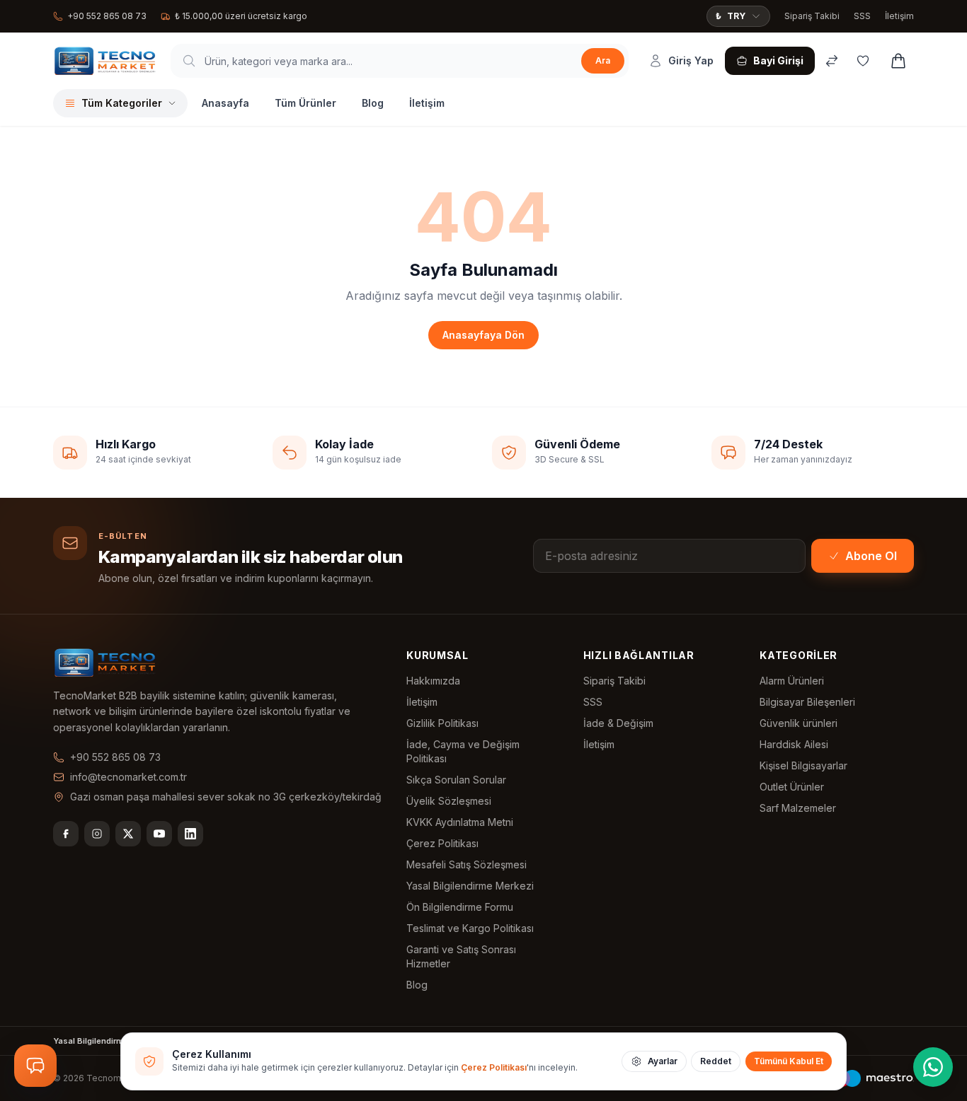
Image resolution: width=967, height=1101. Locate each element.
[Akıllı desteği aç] (35, 1065)
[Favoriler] (863, 61)
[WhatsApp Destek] (933, 1067)
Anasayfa (225, 103)
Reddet (715, 1061)
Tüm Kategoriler (121, 103)
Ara (602, 60)
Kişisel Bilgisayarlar (803, 765)
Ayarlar (662, 1061)
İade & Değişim (618, 723)
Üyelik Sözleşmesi (448, 801)
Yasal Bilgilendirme (91, 1041)
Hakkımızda (433, 681)
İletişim (899, 16)
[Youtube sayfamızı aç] (159, 833)
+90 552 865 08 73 (107, 16)
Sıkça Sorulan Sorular (456, 780)
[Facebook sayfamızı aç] (66, 833)
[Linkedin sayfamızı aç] (190, 833)
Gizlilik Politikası (442, 723)
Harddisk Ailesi (794, 744)
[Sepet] (898, 60)
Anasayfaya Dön (483, 335)
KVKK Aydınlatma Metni (459, 822)
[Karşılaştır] (832, 61)
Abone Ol (871, 556)
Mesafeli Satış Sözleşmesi (466, 864)
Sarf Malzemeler (798, 808)
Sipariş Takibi (812, 16)
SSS (862, 16)
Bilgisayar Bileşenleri (807, 702)
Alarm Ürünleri (792, 681)
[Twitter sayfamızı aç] (128, 833)
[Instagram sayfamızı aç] (97, 833)
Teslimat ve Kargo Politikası (470, 928)
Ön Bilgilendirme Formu (459, 907)
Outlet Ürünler (792, 787)
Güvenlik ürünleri (798, 723)
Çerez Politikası (442, 843)
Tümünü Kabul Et (788, 1061)
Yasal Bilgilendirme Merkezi (470, 886)
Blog (373, 103)
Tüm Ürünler (305, 103)
